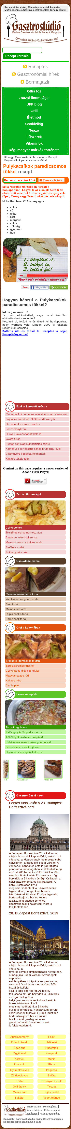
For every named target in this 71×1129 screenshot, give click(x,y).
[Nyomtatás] (59, 288)
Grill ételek (19, 1086)
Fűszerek (34, 137)
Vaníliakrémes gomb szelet (22, 599)
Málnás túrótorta (16, 609)
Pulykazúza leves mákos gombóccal (28, 742)
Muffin (51, 1058)
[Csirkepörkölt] (35, 512)
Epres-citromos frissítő (20, 665)
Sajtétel (19, 1097)
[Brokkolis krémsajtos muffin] (35, 646)
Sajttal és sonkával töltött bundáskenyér (30, 419)
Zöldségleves (19, 1075)
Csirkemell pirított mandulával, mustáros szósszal (36, 414)
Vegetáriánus (51, 1097)
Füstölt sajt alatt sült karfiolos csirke (28, 443)
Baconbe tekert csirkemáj (21, 537)
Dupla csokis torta (17, 613)
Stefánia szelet (15, 547)
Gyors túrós (13, 438)
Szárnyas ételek (52, 1081)
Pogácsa (51, 1070)
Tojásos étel (51, 1092)
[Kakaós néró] (19, 769)
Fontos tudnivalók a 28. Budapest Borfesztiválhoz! (35, 805)
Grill (34, 111)
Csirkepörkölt (14, 527)
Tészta (51, 1086)
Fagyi (51, 1036)
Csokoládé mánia (28, 561)
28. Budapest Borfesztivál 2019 (33, 913)
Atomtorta (12, 604)
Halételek (51, 1042)
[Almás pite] (46, 769)
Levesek (19, 1064)
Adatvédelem (34, 1110)
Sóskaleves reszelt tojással (22, 747)
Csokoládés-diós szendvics (22, 670)
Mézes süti (19, 1092)
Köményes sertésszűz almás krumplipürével (33, 448)
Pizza (51, 1064)
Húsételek (51, 1047)
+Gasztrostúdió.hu (50, 1113)
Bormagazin (37, 82)
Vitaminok (34, 143)
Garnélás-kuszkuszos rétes (23, 424)
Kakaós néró (13, 680)
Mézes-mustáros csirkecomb (24, 542)
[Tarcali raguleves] (35, 712)
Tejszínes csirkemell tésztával (24, 532)
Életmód (34, 117)
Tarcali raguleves (16, 727)
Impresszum (34, 1106)
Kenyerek (52, 1053)
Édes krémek (19, 1042)
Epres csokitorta (16, 618)
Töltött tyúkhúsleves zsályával (24, 737)
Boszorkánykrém (16, 429)
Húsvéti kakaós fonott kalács (23, 433)
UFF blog (34, 104)
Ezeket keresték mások (31, 406)
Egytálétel (19, 1053)
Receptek (37, 66)
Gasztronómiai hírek (37, 74)
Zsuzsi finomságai (34, 98)
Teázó (34, 130)
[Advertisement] (35, 363)
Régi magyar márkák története (34, 150)
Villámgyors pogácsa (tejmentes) (26, 453)
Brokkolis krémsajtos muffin (23, 660)
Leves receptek (26, 694)
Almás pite (12, 685)
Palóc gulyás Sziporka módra (24, 732)
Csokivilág (34, 124)
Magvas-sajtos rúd (17, 675)
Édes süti (19, 1047)
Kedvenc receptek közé (20, 180)
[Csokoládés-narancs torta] (35, 579)
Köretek (19, 1058)
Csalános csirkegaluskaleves (24, 752)
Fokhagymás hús (16, 552)
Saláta (52, 1075)
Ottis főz (34, 91)
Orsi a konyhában (28, 627)
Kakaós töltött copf (17, 458)
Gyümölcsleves (19, 1070)
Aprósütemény (19, 1036)
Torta (19, 1081)
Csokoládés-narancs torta (22, 594)
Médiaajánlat (50, 1106)
